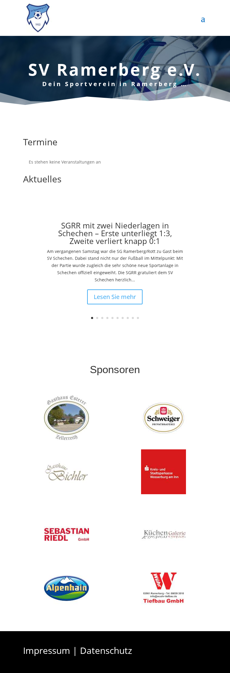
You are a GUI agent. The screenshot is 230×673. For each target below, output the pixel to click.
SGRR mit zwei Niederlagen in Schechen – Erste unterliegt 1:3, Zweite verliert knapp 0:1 (115, 233)
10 (138, 318)
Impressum (46, 650)
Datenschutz (106, 650)
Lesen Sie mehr (115, 297)
